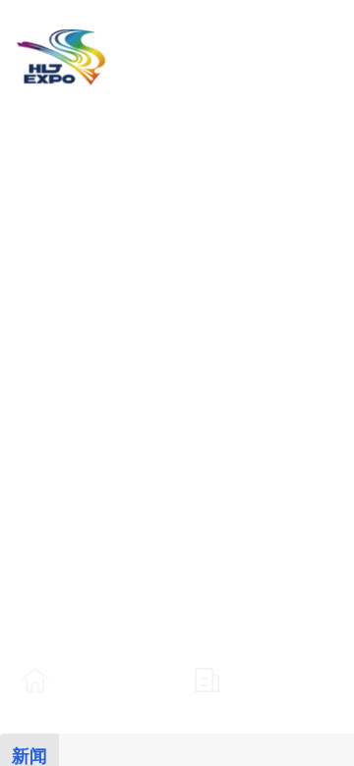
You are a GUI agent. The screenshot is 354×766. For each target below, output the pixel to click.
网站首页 (91, 679)
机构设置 (263, 679)
